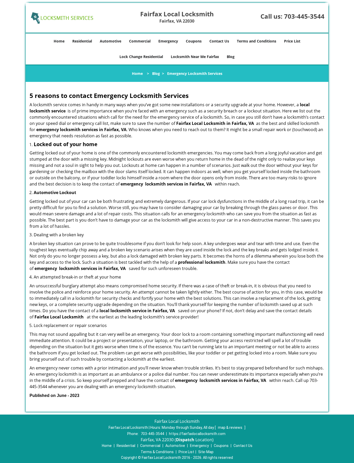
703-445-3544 (304, 16)
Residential (82, 41)
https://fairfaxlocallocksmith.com (197, 434)
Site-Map (206, 452)
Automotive (110, 41)
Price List (292, 41)
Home (59, 41)
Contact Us (219, 41)
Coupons (194, 41)
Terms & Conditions (157, 452)
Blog (231, 56)
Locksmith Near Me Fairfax (195, 56)
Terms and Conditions (256, 41)
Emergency (168, 41)
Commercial (140, 41)
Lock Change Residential (141, 56)
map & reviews (230, 427)
